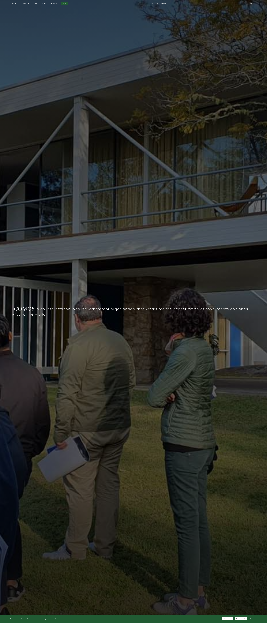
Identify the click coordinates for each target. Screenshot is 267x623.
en (251, 3)
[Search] (153, 4)
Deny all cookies (241, 619)
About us (15, 3)
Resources (53, 3)
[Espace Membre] (158, 4)
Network (43, 3)
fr (254, 3)
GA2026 (64, 3)
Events (35, 3)
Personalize (253, 619)
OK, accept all (227, 619)
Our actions (25, 3)
